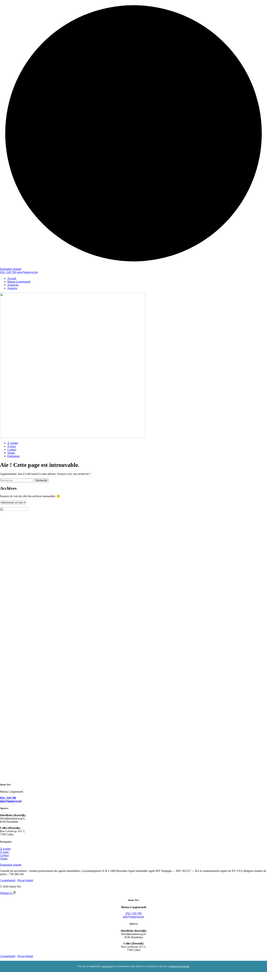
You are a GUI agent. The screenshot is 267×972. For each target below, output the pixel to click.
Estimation (13, 456)
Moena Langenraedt (18, 281)
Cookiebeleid (7, 880)
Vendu (11, 452)
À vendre (12, 443)
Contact (11, 449)
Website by (6, 893)
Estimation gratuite (10, 268)
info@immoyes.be (27, 272)
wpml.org (107, 966)
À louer (11, 446)
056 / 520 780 (8, 272)
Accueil (11, 278)
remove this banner (179, 966)
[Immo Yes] (133, 366)
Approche (13, 284)
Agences (12, 288)
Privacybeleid (25, 880)
